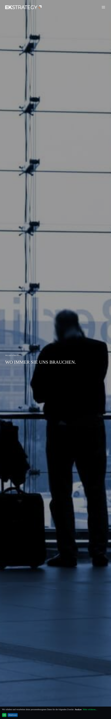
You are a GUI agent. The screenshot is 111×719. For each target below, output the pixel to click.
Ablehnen (12, 715)
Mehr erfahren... (90, 709)
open (103, 7)
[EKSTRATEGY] (23, 7)
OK (4, 715)
